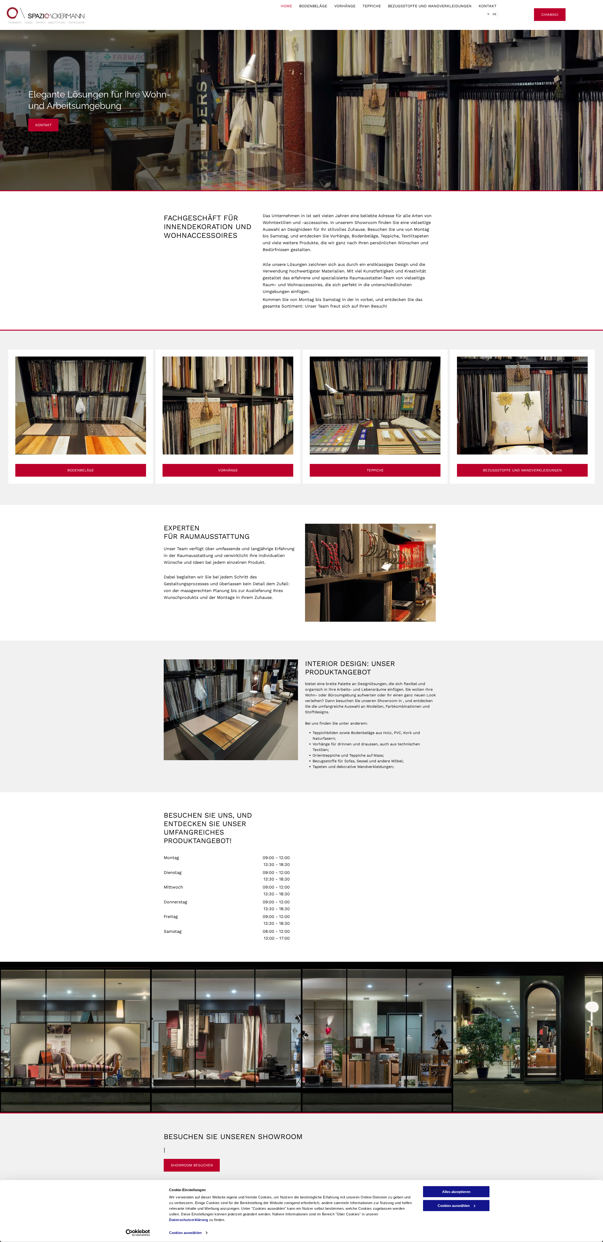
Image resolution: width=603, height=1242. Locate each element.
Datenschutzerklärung (188, 1220)
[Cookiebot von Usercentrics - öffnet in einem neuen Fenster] (138, 1232)
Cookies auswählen (185, 1233)
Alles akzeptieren (456, 1192)
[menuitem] (283, 6)
